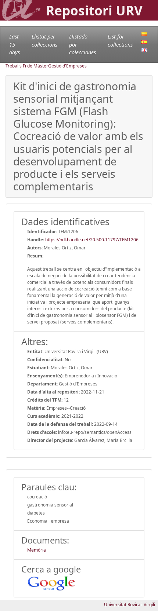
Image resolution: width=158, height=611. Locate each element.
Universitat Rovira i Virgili (129, 604)
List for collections (120, 40)
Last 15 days (14, 44)
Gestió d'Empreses (67, 66)
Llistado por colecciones (82, 44)
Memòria (36, 550)
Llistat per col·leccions (44, 40)
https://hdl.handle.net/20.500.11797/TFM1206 (92, 240)
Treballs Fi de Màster (27, 66)
